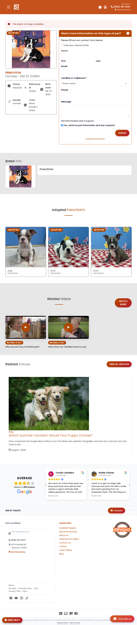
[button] (46, 485)
